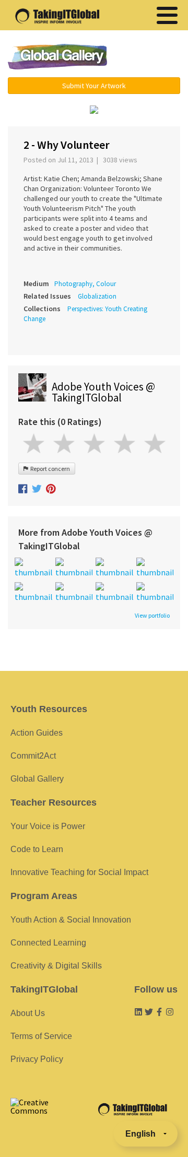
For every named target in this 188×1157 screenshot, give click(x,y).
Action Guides (36, 732)
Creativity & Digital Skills (56, 965)
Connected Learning (48, 942)
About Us (27, 1013)
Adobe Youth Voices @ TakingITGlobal (103, 392)
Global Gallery (57, 56)
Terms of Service (41, 1036)
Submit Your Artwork (94, 85)
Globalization (97, 296)
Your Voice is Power (47, 826)
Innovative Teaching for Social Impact (79, 872)
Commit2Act (33, 755)
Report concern (49, 469)
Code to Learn (36, 849)
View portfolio (152, 615)
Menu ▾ (148, 57)
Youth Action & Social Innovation (70, 919)
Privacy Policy (36, 1059)
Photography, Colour (85, 283)
